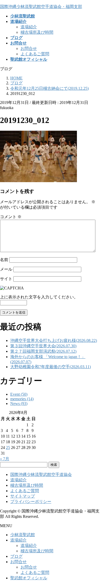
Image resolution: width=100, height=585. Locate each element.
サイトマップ (22, 496)
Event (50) (18, 394)
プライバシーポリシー (30, 501)
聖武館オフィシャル (28, 578)
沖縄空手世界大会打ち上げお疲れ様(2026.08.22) (53, 340)
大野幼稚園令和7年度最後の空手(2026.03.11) (50, 367)
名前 (4, 260)
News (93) (18, 403)
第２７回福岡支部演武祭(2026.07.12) (43, 351)
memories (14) (22, 399)
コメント (11, 217)
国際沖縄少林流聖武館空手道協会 (41, 474)
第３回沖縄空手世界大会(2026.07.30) (43, 346)
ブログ (16, 556)
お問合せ (29, 48)
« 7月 (4, 459)
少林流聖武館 (22, 535)
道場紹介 (29, 27)
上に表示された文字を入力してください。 (39, 297)
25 (8, 447)
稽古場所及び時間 (37, 32)
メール (6, 269)
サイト (6, 279)
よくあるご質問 (35, 54)
